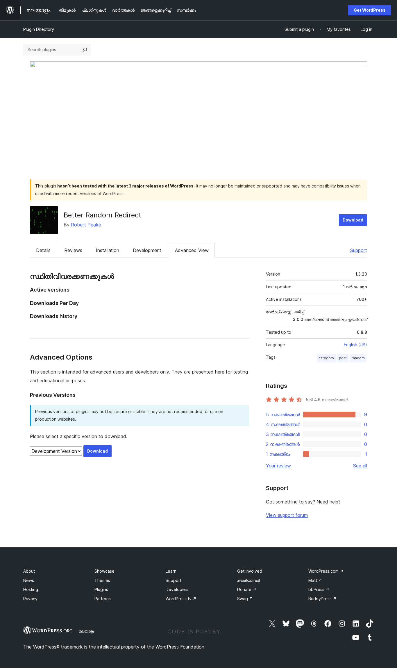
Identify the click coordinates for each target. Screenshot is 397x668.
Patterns (102, 598)
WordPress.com (326, 571)
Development (147, 250)
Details (43, 250)
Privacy (30, 598)
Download (353, 219)
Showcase (104, 571)
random (358, 358)
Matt (315, 580)
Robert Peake (86, 225)
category (326, 358)
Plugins (101, 589)
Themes (102, 580)
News (28, 580)
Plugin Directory (38, 29)
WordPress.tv (181, 598)
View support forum (287, 515)
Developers (177, 589)
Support (358, 250)
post (343, 358)
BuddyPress (322, 598)
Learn (171, 571)
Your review (278, 466)
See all (360, 466)
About (29, 571)
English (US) (355, 344)
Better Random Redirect (102, 215)
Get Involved (249, 571)
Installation (107, 250)
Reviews (73, 250)
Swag (245, 598)
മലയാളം (86, 631)
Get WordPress (370, 10)
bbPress (318, 589)
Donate (246, 589)
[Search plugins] (85, 50)
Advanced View (192, 250)
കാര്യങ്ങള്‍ (248, 580)
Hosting (30, 589)
